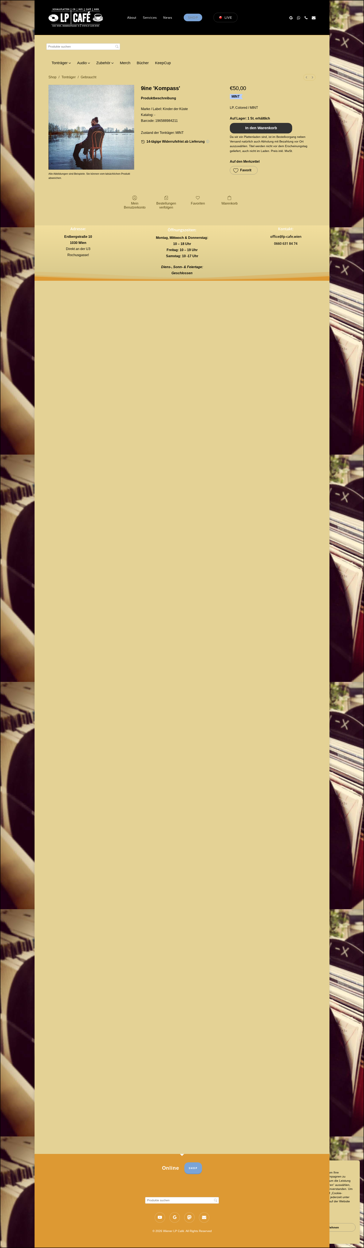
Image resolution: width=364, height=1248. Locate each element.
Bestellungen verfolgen (166, 205)
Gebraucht (88, 77)
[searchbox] (83, 46)
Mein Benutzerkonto (135, 205)
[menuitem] (306, 77)
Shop (52, 77)
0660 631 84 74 (285, 243)
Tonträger (69, 77)
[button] (244, 170)
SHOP (193, 1168)
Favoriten (198, 203)
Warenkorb (229, 203)
